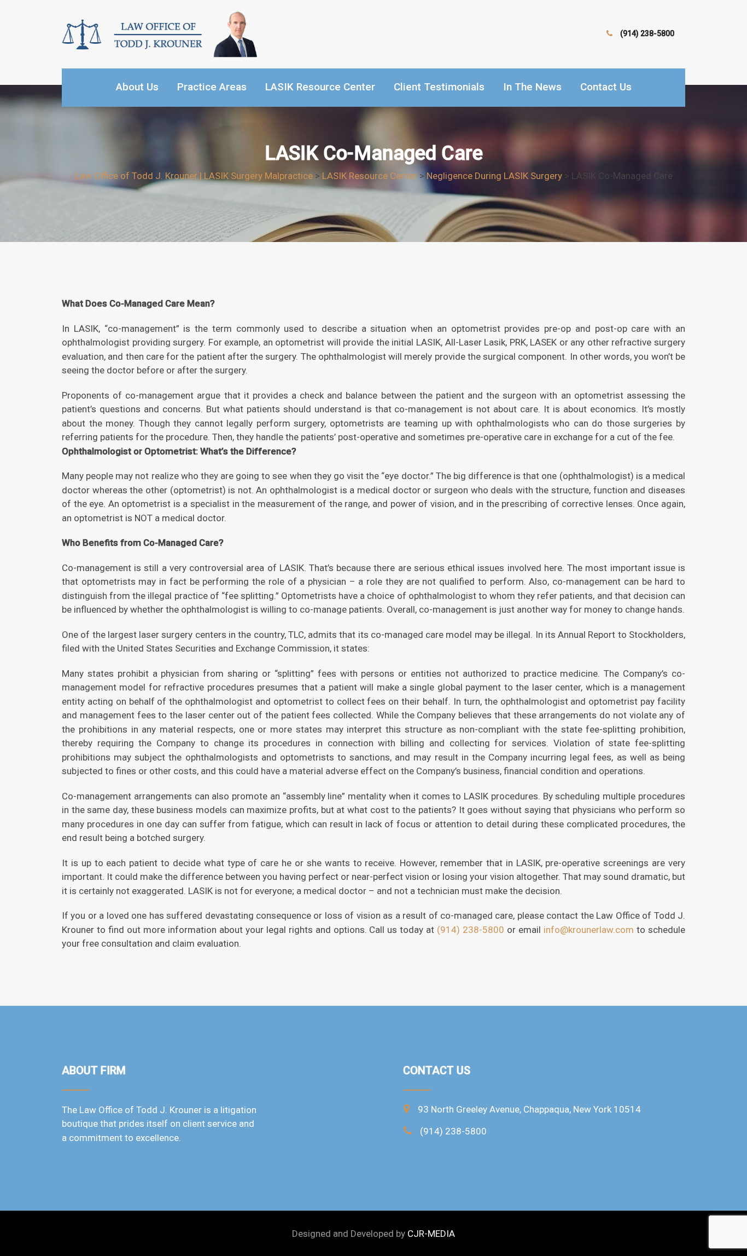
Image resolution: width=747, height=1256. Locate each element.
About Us (137, 86)
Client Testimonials (439, 86)
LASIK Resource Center (320, 86)
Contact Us (606, 86)
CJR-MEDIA (431, 1233)
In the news (532, 86)
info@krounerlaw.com (589, 929)
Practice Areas (212, 86)
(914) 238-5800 (647, 33)
